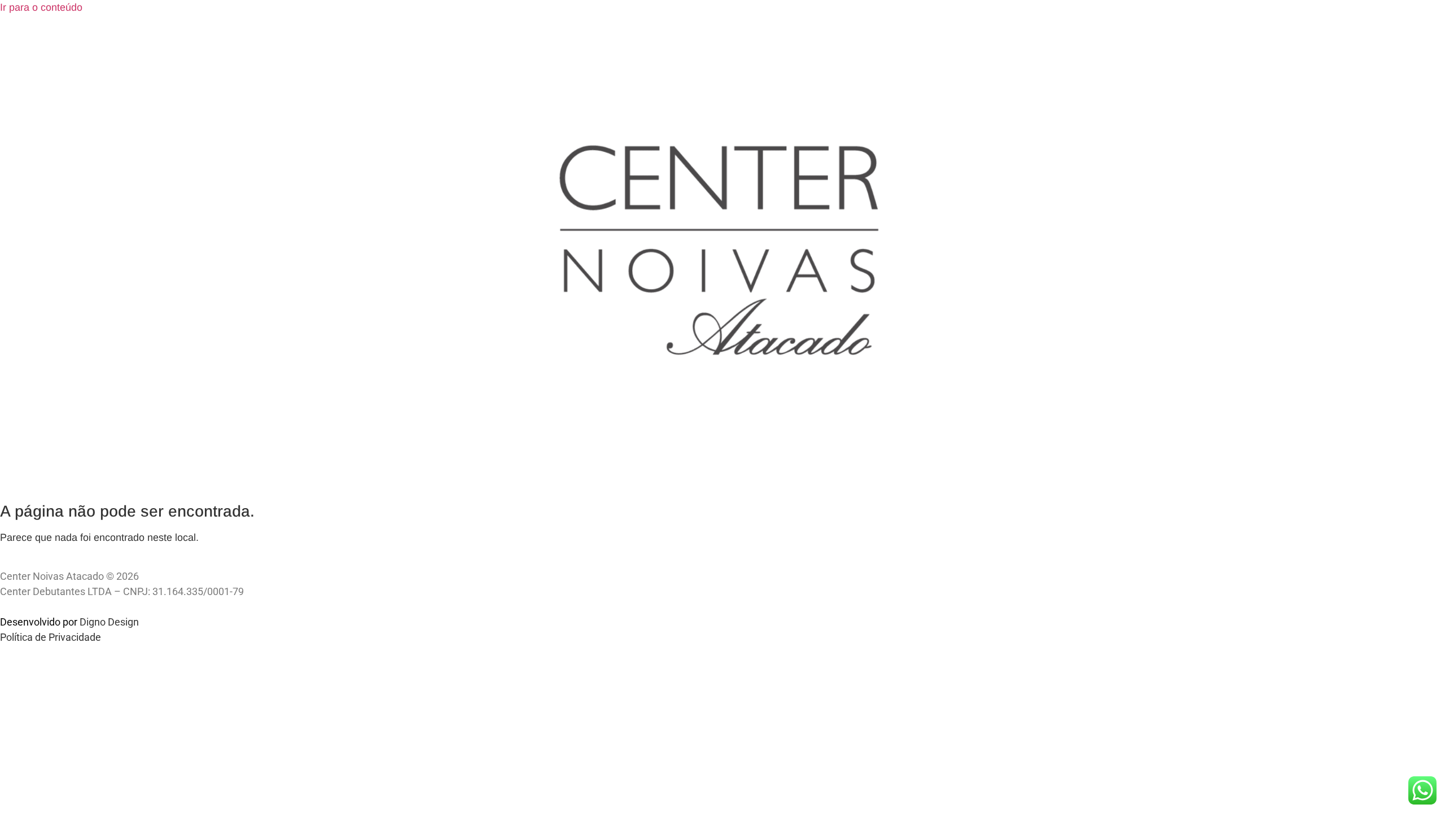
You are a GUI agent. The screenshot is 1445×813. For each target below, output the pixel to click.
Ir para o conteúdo (41, 7)
